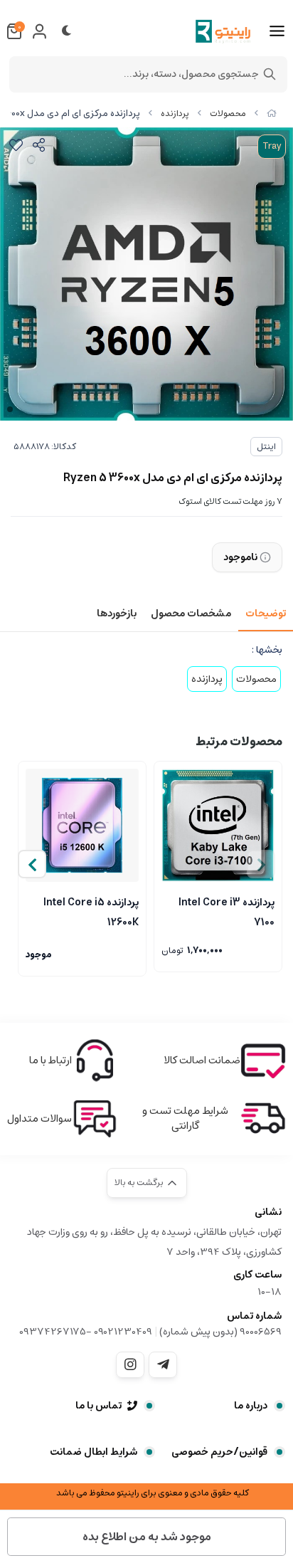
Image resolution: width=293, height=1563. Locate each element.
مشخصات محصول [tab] (191, 613)
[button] (32, 864)
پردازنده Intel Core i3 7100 (227, 911)
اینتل (266, 446)
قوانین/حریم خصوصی (219, 1452)
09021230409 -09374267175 (85, 1331)
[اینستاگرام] (130, 1364)
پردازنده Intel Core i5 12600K (91, 911)
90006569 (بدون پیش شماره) (220, 1331)
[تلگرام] (163, 1364)
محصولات (228, 113)
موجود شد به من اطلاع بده (146, 1537)
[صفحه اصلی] (272, 113)
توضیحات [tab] (265, 613)
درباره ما (250, 1406)
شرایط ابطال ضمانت (93, 1452)
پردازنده (175, 113)
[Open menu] (277, 31)
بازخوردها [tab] (117, 613)
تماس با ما (98, 1406)
